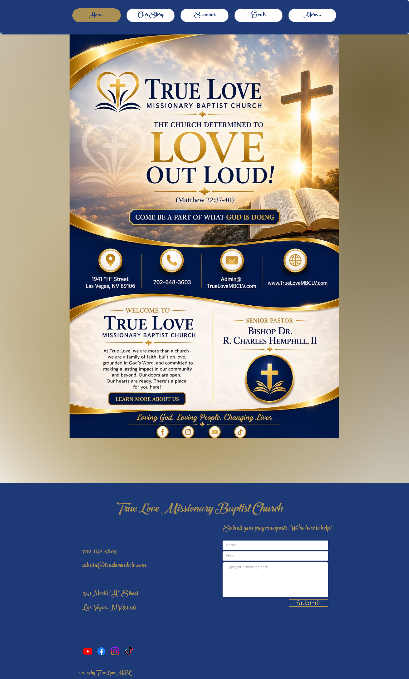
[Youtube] (87, 651)
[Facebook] (101, 651)
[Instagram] (115, 651)
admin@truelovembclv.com (114, 566)
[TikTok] (128, 651)
